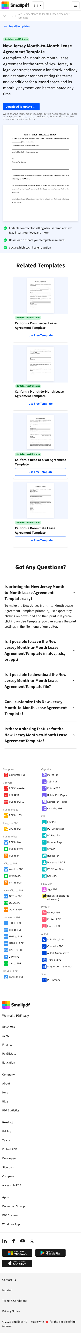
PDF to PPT (15, 856)
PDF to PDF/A (16, 802)
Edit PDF (52, 822)
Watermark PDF (56, 862)
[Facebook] (13, 1241)
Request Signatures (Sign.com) (58, 897)
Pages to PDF (16, 977)
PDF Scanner (54, 980)
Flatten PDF (53, 926)
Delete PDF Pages (57, 795)
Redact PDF (53, 856)
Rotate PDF (53, 788)
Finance (7, 1045)
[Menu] (75, 5)
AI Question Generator (59, 966)
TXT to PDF (15, 923)
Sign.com (8, 1167)
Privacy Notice (11, 1311)
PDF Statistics (10, 1110)
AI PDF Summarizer (58, 953)
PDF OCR (14, 795)
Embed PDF (9, 1149)
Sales (5, 1036)
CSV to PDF (15, 963)
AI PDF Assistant (56, 940)
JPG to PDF (15, 829)
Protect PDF (54, 919)
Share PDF (53, 876)
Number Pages (55, 842)
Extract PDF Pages (57, 802)
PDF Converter (17, 788)
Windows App (11, 1224)
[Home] (4, 15)
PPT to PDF (15, 883)
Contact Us (9, 1280)
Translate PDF (55, 960)
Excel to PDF (16, 876)
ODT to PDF (15, 896)
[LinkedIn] (4, 1241)
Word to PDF (16, 869)
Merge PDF (53, 775)
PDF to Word (16, 842)
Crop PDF (52, 849)
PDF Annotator (55, 829)
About (6, 1083)
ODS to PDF (15, 903)
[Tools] (38, 5)
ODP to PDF (15, 910)
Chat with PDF (55, 946)
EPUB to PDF (16, 950)
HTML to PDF (16, 943)
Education (8, 1063)
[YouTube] (22, 1241)
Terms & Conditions (14, 1301)
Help (5, 1092)
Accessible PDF (11, 1185)
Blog (5, 1101)
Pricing (6, 1131)
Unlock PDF (53, 913)
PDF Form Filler (56, 869)
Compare (8, 1176)
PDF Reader (53, 835)
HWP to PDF (15, 937)
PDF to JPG (15, 815)
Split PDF (52, 782)
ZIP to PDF (15, 957)
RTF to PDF (15, 930)
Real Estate (9, 1054)
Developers (9, 1158)
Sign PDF (52, 889)
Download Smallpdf (15, 1206)
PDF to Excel (16, 849)
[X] (31, 1241)
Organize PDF (54, 809)
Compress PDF (17, 775)
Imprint (7, 1290)
